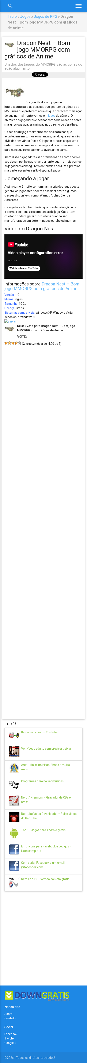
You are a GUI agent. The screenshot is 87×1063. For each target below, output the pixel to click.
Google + (10, 1043)
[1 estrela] (6, 343)
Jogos (25, 16)
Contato (10, 1018)
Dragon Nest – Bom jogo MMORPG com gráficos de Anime (41, 286)
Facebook (10, 1034)
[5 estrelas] (19, 343)
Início (12, 16)
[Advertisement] (43, 526)
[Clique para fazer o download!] (10, 321)
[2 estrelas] (9, 343)
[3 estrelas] (13, 343)
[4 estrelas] (16, 343)
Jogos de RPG (45, 16)
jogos (51, 116)
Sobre (8, 1014)
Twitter (9, 1038)
